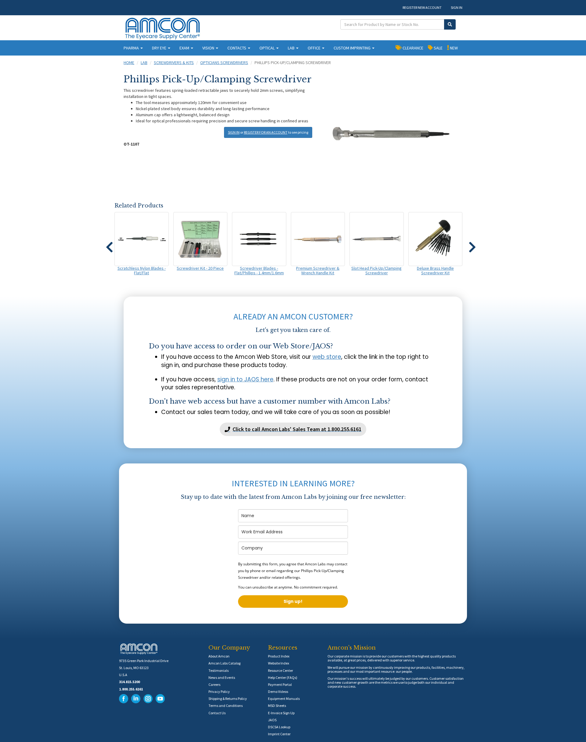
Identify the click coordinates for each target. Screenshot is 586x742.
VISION (208, 48)
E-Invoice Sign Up (281, 713)
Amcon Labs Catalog (224, 663)
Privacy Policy (219, 691)
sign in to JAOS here (245, 379)
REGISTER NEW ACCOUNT (422, 7)
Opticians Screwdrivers (224, 62)
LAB (291, 48)
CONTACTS (237, 48)
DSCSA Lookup (279, 727)
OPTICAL (267, 48)
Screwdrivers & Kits (174, 62)
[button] (109, 244)
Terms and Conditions (225, 705)
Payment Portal (280, 684)
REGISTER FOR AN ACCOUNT (266, 132)
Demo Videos (278, 691)
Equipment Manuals (284, 698)
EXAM (184, 48)
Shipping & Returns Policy (227, 698)
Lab (144, 62)
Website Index (278, 663)
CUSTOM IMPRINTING (352, 48)
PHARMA (132, 48)
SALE (438, 48)
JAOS (272, 720)
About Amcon (219, 656)
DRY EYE (159, 48)
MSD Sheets (277, 705)
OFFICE (314, 48)
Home (129, 62)
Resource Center (280, 670)
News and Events (221, 677)
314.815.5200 (129, 681)
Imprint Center (279, 734)
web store (327, 357)
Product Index (278, 656)
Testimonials (218, 670)
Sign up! (293, 601)
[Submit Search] (450, 24)
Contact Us (217, 713)
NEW (453, 48)
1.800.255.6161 (131, 689)
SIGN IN (456, 7)
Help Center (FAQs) (282, 677)
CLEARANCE (412, 48)
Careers (214, 684)
